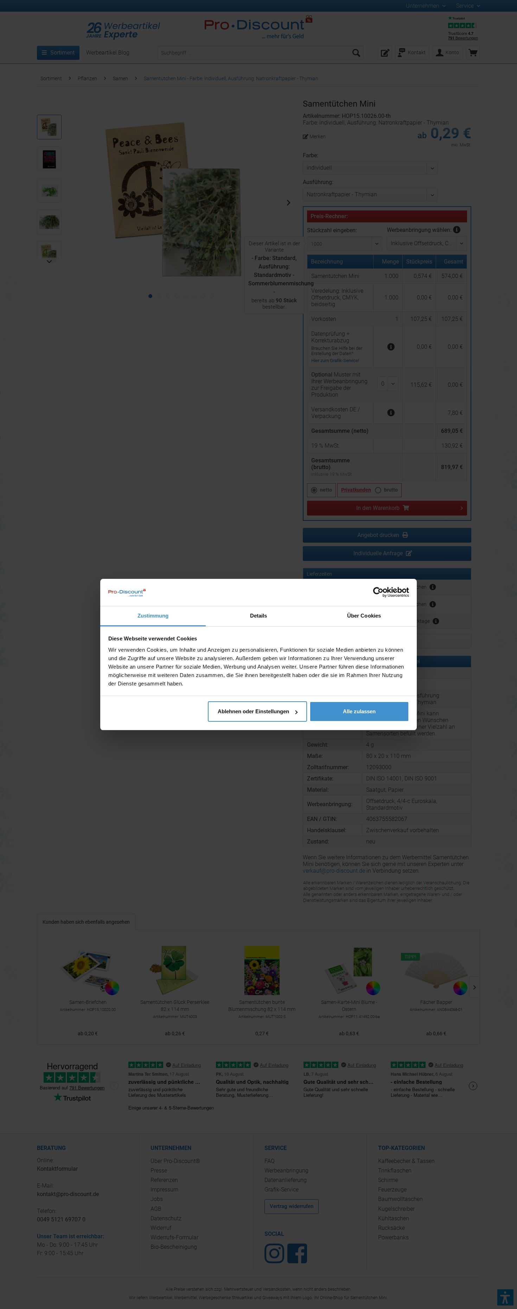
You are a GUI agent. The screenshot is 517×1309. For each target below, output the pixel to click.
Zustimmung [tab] (153, 616)
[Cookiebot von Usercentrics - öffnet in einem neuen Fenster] (378, 592)
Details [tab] (258, 616)
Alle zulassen (359, 711)
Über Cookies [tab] (364, 616)
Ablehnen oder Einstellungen (253, 711)
